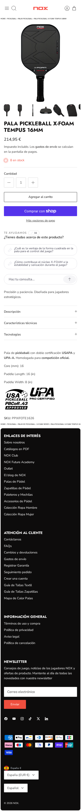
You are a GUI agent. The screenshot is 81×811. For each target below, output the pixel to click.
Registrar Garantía (16, 565)
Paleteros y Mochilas (18, 495)
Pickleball (11, 19)
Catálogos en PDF (16, 449)
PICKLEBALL (11, 424)
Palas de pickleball (26, 424)
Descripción (12, 312)
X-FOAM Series (43, 424)
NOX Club (11, 455)
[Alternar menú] (6, 8)
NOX (15, 803)
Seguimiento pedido (18, 572)
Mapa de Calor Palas (18, 598)
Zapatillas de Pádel (17, 488)
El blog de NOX (15, 475)
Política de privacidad (18, 630)
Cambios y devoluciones (20, 552)
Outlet (8, 468)
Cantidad (10, 174)
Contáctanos (12, 539)
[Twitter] (38, 718)
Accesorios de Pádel (18, 501)
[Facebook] (6, 718)
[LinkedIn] (46, 718)
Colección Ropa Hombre (20, 508)
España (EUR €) (18, 775)
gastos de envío (46, 147)
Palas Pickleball (25, 19)
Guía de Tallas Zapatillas (21, 591)
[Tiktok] (30, 718)
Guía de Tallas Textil (18, 585)
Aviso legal (11, 636)
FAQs (8, 546)
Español (12, 788)
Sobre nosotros (14, 442)
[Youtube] (14, 718)
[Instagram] (22, 718)
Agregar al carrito (40, 197)
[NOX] (40, 8)
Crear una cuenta (16, 578)
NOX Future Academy (19, 462)
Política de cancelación (19, 643)
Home (3, 19)
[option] (40, 63)
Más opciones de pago (40, 221)
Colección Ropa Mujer (19, 514)
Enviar (15, 704)
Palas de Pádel (14, 481)
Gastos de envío (15, 559)
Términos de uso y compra (22, 623)
